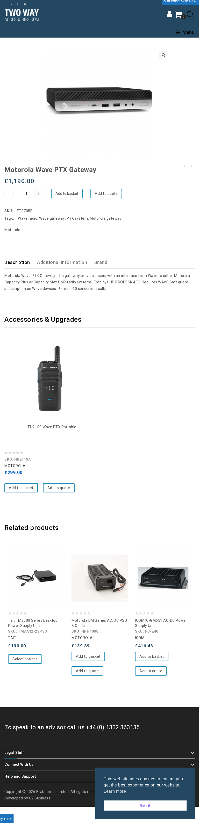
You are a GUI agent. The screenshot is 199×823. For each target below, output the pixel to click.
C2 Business (40, 798)
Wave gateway (52, 218)
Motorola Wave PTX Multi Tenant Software (191, 166)
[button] (163, 55)
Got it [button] (145, 805)
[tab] (20, 262)
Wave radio (27, 218)
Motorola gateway (106, 218)
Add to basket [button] (21, 488)
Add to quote (106, 193)
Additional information (62, 262)
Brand (101, 262)
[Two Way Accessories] (21, 14)
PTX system (77, 218)
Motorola (12, 230)
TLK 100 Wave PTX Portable (51, 427)
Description (17, 262)
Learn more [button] (115, 791)
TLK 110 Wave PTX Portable (184, 166)
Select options (25, 659)
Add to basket (66, 193)
